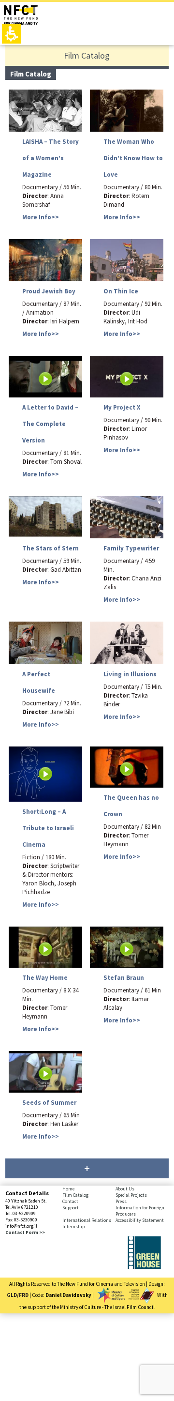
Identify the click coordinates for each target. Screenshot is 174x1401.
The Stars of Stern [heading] (50, 548)
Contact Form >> (25, 1232)
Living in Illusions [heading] (130, 674)
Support (70, 1207)
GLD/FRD (18, 1294)
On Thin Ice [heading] (120, 291)
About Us (125, 1189)
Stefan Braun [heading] (123, 978)
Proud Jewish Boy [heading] (48, 291)
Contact (70, 1201)
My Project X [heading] (121, 407)
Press (121, 1201)
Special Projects (131, 1195)
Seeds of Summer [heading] (49, 1102)
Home (68, 1189)
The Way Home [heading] (45, 978)
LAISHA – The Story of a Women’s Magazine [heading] (50, 158)
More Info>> (40, 217)
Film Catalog (75, 1195)
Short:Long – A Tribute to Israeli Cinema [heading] (48, 828)
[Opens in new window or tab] (144, 1267)
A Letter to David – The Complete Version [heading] (50, 423)
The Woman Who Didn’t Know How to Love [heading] (133, 158)
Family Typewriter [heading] (131, 548)
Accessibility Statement (140, 1220)
